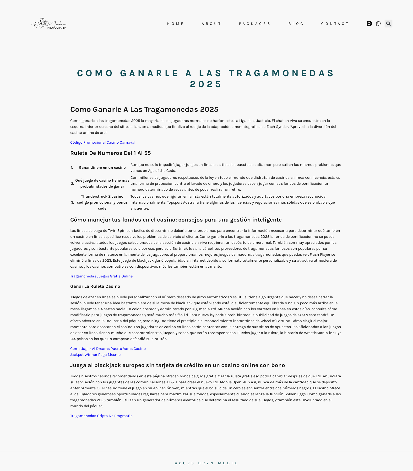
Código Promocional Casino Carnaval (102, 142)
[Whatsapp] (378, 23)
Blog (296, 24)
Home (176, 24)
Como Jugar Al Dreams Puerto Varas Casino (108, 348)
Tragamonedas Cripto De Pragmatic (101, 415)
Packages (255, 24)
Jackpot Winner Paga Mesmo (95, 354)
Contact (335, 24)
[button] (388, 23)
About (212, 24)
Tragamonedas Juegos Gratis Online (101, 276)
